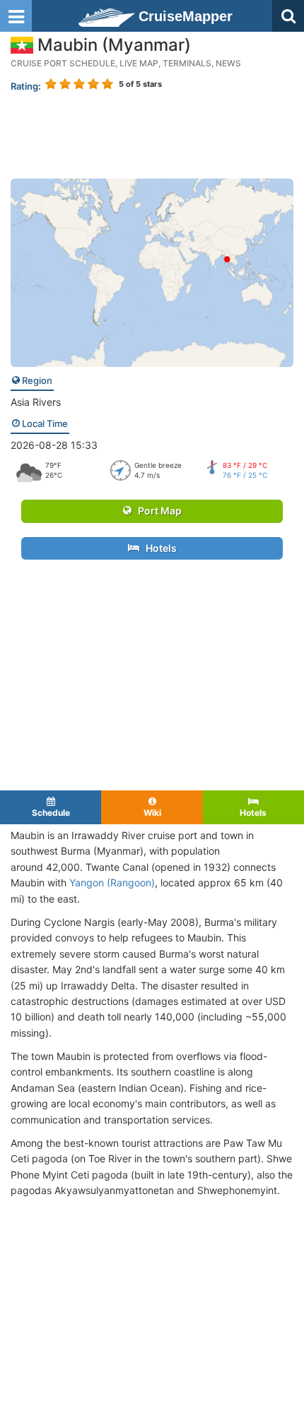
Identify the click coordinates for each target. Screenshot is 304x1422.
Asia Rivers (36, 402)
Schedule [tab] (51, 812)
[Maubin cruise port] (152, 271)
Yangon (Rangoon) (112, 882)
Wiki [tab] (152, 812)
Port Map (156, 511)
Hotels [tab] (253, 812)
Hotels (158, 548)
